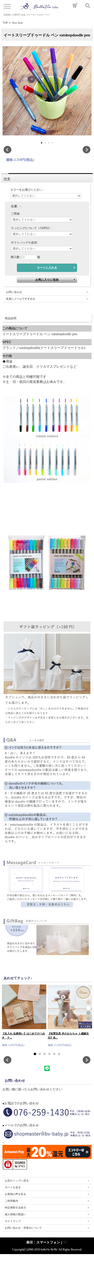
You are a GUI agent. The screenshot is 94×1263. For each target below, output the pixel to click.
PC (65, 1242)
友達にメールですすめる (20, 298)
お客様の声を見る (15, 1194)
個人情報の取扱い (15, 1214)
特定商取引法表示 (15, 1207)
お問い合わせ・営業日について (23, 1227)
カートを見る (13, 1187)
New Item (17, 22)
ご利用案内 (11, 1200)
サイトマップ (13, 1221)
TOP (5, 22)
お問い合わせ (14, 292)
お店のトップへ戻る (17, 1180)
